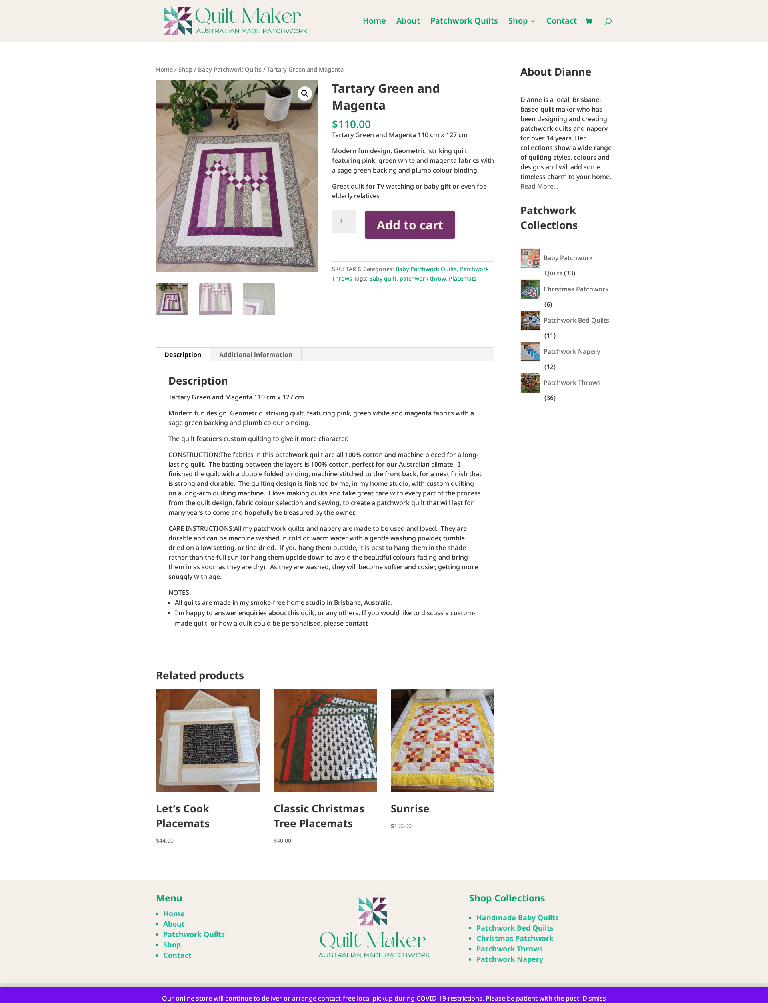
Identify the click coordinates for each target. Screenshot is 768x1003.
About (408, 22)
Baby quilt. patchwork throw (407, 278)
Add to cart (410, 225)
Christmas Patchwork (515, 938)
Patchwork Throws (509, 948)
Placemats (462, 278)
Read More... (539, 186)
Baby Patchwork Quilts (230, 69)
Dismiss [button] (594, 998)
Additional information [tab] (255, 354)
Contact (561, 22)
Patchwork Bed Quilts (515, 928)
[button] (305, 93)
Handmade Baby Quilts (517, 917)
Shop (518, 22)
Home (374, 22)
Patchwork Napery (509, 959)
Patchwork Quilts (464, 22)
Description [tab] (182, 354)
